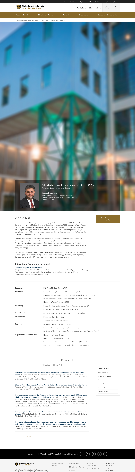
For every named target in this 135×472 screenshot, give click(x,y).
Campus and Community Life (107, 15)
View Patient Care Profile (107, 219)
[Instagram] (99, 454)
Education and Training (45, 15)
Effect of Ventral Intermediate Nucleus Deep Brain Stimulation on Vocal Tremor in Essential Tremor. (51, 385)
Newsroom (54, 469)
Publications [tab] (46, 365)
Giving (107, 8)
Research (66, 15)
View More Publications (27, 437)
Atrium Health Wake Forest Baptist (74, 2)
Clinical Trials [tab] (57, 365)
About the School (22, 15)
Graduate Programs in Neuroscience (28, 268)
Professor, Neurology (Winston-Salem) (56, 188)
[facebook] (82, 454)
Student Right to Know (94, 469)
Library (91, 8)
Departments (83, 15)
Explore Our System (111, 2)
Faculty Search (82, 8)
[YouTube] (94, 454)
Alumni (98, 8)
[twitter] (88, 454)
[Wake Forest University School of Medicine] (30, 7)
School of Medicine (94, 2)
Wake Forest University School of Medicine (27, 20)
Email (93, 185)
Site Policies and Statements (110, 464)
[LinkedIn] (105, 454)
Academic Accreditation (91, 464)
